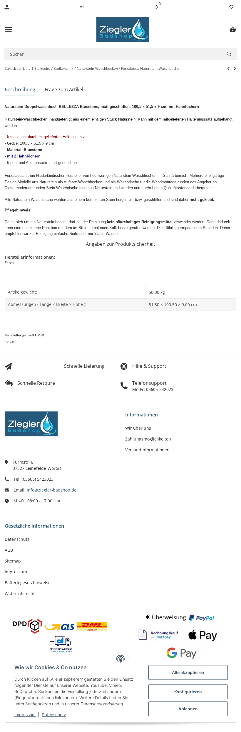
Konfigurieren (188, 691)
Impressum (25, 714)
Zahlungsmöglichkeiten (148, 439)
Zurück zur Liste (18, 68)
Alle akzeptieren (188, 672)
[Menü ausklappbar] (8, 29)
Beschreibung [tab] (20, 89)
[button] (81, 7)
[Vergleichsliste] (156, 7)
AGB (9, 550)
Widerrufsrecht (20, 593)
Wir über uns (138, 428)
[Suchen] (229, 54)
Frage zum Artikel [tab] (64, 89)
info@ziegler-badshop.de (51, 490)
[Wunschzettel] (231, 7)
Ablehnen (188, 708)
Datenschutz (54, 714)
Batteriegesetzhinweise (28, 582)
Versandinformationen (147, 450)
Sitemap (13, 561)
